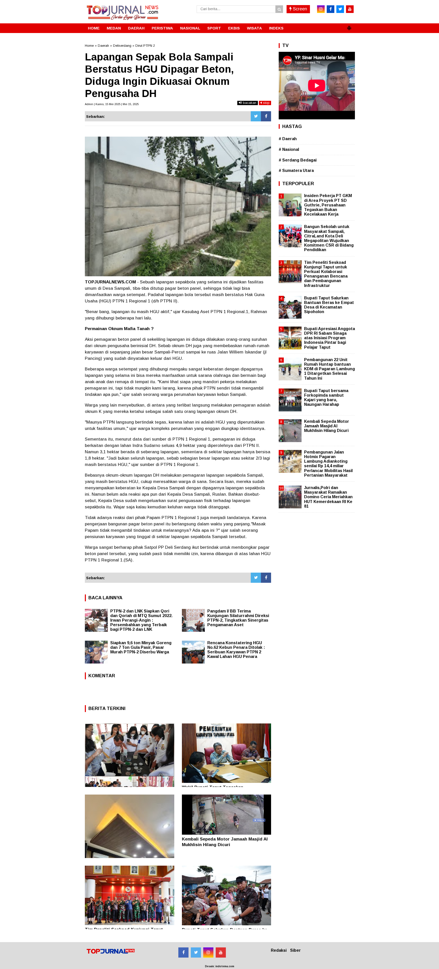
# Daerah (288, 139)
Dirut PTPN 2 (145, 45)
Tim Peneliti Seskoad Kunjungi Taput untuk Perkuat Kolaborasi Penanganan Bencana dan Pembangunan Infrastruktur (326, 274)
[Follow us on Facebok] (183, 952)
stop (266, 103)
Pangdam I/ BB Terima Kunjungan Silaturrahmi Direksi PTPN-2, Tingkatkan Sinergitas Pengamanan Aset (238, 618)
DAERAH (136, 28)
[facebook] (330, 9)
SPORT (214, 28)
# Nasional (289, 149)
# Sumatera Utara (296, 170)
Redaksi (279, 950)
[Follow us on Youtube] (221, 952)
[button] (349, 25)
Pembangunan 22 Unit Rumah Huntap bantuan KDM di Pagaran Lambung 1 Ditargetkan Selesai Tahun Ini (329, 369)
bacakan (249, 103)
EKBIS (234, 28)
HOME (94, 28)
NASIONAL (190, 28)
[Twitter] (256, 116)
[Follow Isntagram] (208, 952)
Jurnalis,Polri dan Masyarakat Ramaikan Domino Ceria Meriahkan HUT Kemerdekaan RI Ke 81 (328, 497)
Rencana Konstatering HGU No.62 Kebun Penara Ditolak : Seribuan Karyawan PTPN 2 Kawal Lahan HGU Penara (236, 650)
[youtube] (350, 9)
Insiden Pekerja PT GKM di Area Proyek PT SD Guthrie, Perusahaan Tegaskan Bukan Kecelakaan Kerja (328, 204)
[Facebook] (266, 116)
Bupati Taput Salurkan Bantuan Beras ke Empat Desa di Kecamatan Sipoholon (329, 305)
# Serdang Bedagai (298, 160)
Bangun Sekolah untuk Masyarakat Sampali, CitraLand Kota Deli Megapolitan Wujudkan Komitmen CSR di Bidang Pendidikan (329, 238)
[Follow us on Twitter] (196, 952)
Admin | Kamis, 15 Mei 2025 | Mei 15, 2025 (112, 104)
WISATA (254, 28)
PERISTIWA (162, 28)
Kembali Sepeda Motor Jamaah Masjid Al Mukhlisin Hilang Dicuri (326, 426)
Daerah (103, 45)
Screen (299, 8)
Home (89, 45)
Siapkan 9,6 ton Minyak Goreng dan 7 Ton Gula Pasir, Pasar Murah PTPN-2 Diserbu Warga (140, 647)
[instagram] (321, 9)
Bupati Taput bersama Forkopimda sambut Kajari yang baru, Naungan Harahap (326, 398)
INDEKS (276, 28)
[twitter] (340, 9)
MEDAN (114, 28)
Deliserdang (122, 45)
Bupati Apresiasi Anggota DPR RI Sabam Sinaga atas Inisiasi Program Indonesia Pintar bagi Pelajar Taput (329, 338)
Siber (295, 950)
